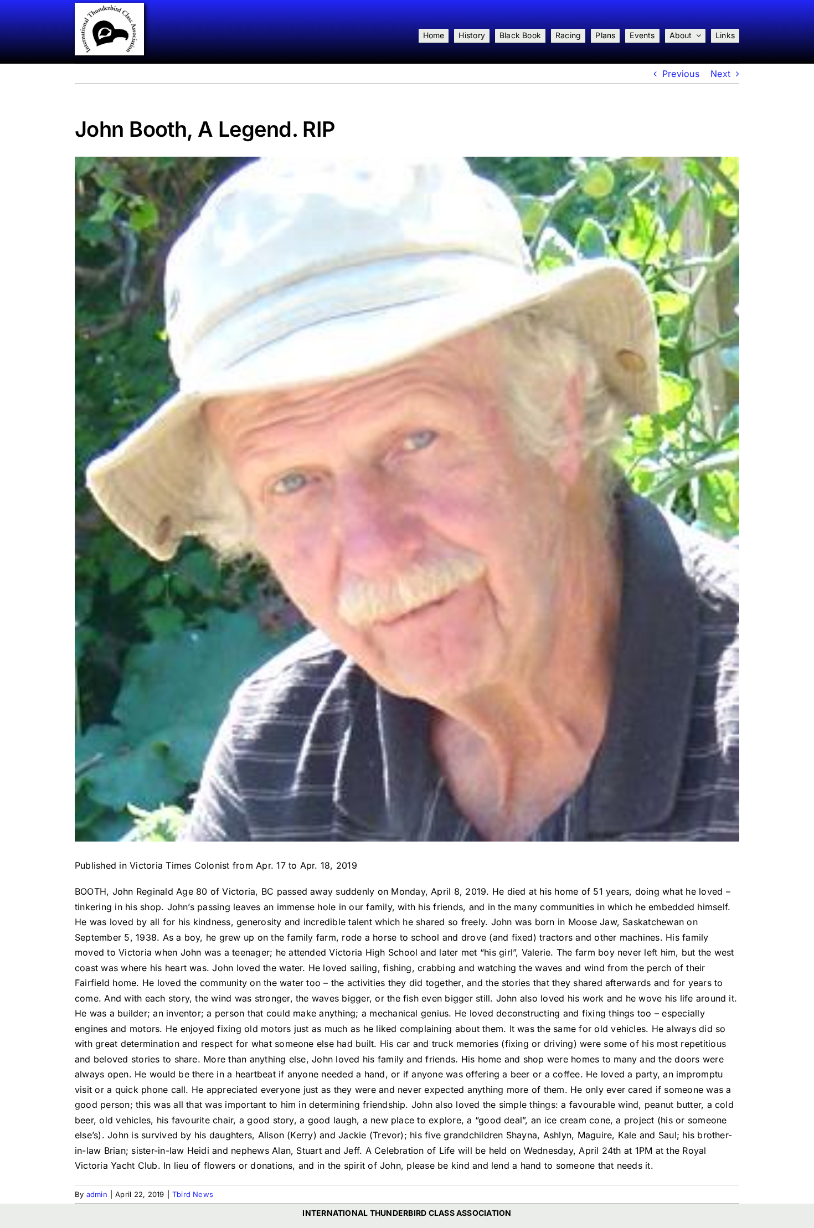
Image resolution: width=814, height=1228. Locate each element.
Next (720, 73)
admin (96, 1194)
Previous (680, 73)
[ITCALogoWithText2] (109, 7)
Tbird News (192, 1194)
